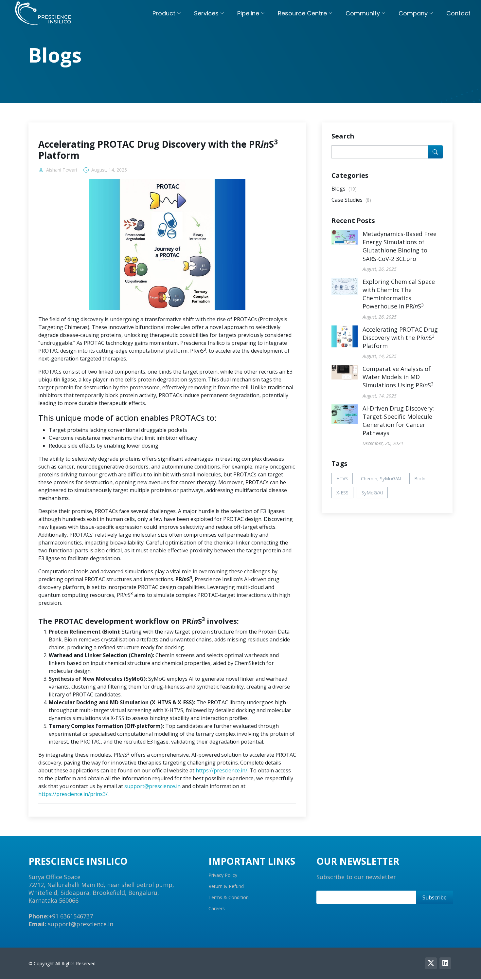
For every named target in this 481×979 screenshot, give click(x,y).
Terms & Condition (228, 897)
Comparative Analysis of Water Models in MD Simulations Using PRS (398, 377)
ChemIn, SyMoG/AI (381, 478)
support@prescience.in (152, 786)
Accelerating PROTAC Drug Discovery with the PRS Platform (400, 337)
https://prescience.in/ (221, 770)
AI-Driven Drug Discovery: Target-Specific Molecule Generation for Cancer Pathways (398, 420)
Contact (458, 13)
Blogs (344, 188)
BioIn (419, 478)
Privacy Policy (222, 875)
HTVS (342, 478)
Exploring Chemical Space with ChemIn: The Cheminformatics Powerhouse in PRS (399, 294)
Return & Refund (226, 886)
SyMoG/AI (372, 493)
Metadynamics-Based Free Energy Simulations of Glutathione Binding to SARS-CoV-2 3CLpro (399, 246)
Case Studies (351, 199)
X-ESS (342, 493)
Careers (216, 908)
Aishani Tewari (61, 170)
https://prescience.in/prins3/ (73, 794)
